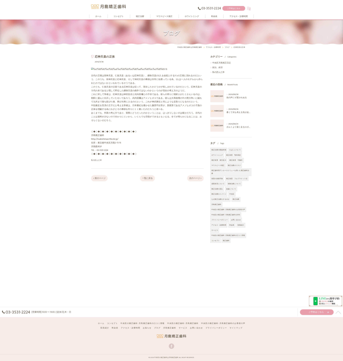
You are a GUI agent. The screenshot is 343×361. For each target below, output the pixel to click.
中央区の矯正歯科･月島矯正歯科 (182, 323)
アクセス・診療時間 (218, 225)
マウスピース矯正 (218, 165)
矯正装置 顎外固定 (233, 155)
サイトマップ (236, 327)
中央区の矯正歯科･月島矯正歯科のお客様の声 (228, 209)
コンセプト (215, 240)
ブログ (157, 327)
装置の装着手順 (217, 178)
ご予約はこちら (233, 8)
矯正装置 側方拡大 (218, 160)
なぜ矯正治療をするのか (220, 199)
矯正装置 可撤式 (236, 160)
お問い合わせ (236, 219)
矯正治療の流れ (217, 189)
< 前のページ (99, 178)
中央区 (231, 194)
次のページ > (195, 178)
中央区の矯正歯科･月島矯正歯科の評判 (225, 214)
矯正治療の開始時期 (218, 150)
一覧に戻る (147, 178)
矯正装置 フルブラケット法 (236, 178)
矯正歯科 (226, 240)
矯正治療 (236, 199)
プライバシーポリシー (219, 219)
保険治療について (234, 183)
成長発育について (218, 183)
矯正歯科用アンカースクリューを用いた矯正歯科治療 (230, 172)
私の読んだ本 (96, 160)
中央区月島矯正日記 (221, 62)
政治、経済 (217, 67)
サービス (214, 230)
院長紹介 (241, 225)
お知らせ (147, 327)
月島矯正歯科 (216, 204)
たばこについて (235, 150)
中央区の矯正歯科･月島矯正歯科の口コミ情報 (228, 235)
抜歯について (231, 189)
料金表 (231, 225)
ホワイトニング (217, 155)
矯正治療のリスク (234, 165)
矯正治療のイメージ (218, 194)
